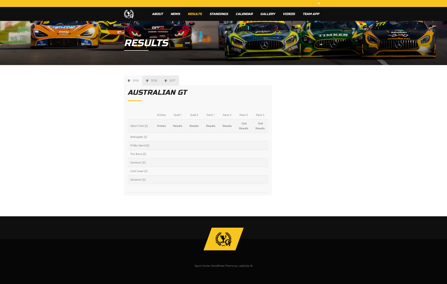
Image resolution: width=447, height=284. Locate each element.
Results (195, 14)
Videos (289, 14)
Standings (219, 14)
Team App (311, 14)
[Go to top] (223, 239)
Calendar (244, 14)
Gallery (267, 14)
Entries (161, 126)
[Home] (129, 14)
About (157, 14)
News (175, 14)
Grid (243, 123)
